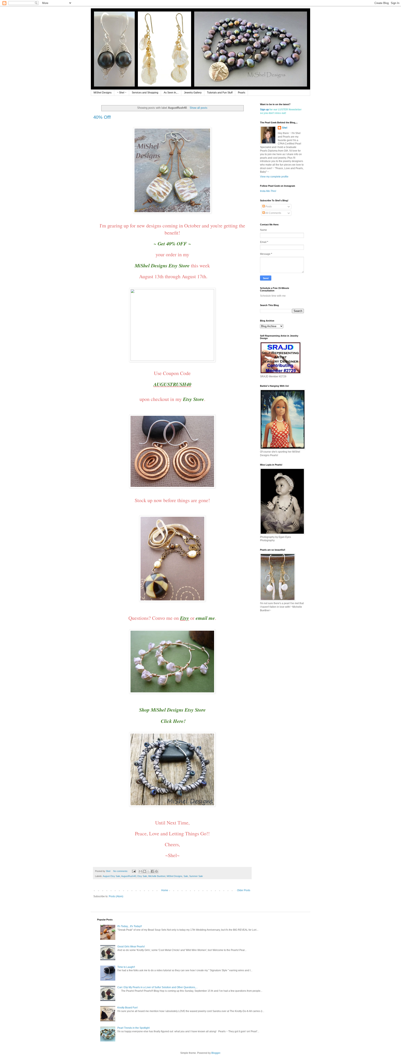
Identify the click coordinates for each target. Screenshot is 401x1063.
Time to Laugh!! (126, 967)
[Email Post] (133, 871)
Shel (284, 127)
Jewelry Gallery (193, 92)
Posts (268, 206)
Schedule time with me (273, 295)
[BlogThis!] (144, 871)
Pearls (241, 92)
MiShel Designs (103, 92)
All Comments (273, 213)
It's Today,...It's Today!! (129, 926)
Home (164, 890)
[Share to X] (148, 871)
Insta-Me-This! (268, 191)
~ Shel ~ (121, 92)
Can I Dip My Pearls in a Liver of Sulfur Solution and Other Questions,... (157, 987)
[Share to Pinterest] (156, 871)
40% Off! (102, 117)
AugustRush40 (128, 876)
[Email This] (140, 871)
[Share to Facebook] (152, 871)
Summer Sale (196, 876)
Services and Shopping (145, 92)
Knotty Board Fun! (127, 1007)
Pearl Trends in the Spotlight (133, 1027)
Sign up (264, 109)
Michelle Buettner (156, 876)
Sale (186, 876)
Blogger (215, 1053)
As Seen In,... (171, 92)
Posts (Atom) (116, 896)
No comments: (121, 871)
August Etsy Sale (111, 876)
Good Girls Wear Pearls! (131, 946)
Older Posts (243, 890)
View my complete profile (274, 176)
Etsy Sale (142, 876)
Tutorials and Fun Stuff (219, 92)
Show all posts (198, 107)
